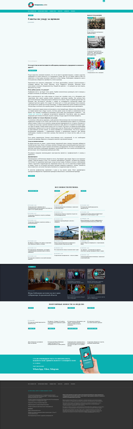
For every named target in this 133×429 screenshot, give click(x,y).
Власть (60, 11)
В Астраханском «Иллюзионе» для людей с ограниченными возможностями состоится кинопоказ (39, 251)
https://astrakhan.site (89, 411)
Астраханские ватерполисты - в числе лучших (66, 255)
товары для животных (35, 114)
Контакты (30, 408)
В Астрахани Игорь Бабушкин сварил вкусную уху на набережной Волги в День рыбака (56, 343)
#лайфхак (31, 175)
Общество (53, 11)
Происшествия (43, 11)
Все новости (32, 11)
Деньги (66, 11)
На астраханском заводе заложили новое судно (66, 249)
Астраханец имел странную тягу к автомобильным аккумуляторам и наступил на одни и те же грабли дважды (40, 208)
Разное (73, 11)
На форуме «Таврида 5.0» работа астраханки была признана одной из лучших (56, 322)
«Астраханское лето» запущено (95, 72)
